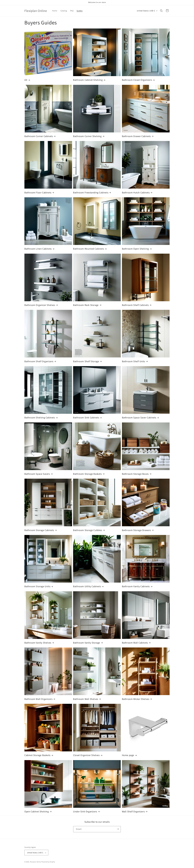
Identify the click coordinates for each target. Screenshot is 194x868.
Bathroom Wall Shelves (85, 698)
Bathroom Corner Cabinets (38, 136)
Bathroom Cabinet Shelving (88, 79)
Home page (128, 755)
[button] (161, 11)
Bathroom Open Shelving (135, 248)
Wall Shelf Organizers (133, 811)
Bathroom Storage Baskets (87, 473)
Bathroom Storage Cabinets (39, 530)
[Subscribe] (118, 829)
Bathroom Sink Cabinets (86, 417)
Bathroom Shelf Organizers (38, 361)
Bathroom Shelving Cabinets (39, 417)
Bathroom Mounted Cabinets (88, 248)
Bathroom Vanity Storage (86, 642)
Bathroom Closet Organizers (137, 79)
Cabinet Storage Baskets (37, 755)
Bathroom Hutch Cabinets (136, 192)
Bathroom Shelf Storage (86, 361)
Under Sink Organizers (85, 811)
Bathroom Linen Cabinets (38, 248)
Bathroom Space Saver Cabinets (139, 417)
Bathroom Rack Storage (86, 305)
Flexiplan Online (35, 862)
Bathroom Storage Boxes (135, 473)
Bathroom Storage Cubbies (87, 530)
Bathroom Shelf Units (133, 361)
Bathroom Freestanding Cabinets (90, 192)
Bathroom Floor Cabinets (37, 192)
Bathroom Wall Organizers (38, 698)
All (25, 79)
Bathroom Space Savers (37, 473)
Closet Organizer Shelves (86, 755)
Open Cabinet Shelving (36, 811)
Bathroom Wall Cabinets (135, 642)
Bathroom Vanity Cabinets (136, 586)
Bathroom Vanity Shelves (37, 642)
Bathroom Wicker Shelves (135, 698)
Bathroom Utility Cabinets (87, 586)
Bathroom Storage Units (37, 586)
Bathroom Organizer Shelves (39, 305)
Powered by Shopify (48, 862)
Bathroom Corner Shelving (87, 136)
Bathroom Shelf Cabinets (135, 305)
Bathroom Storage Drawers (136, 530)
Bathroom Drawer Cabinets (136, 136)
